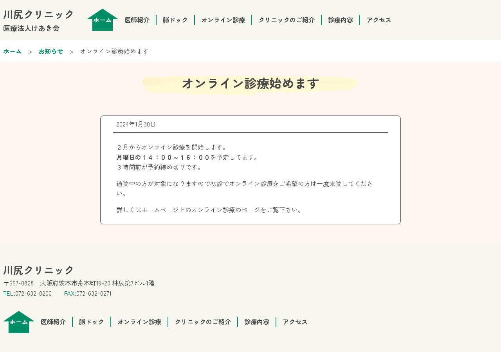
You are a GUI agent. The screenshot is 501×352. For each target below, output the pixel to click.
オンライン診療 (223, 19)
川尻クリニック (38, 20)
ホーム (12, 51)
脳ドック (175, 19)
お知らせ (50, 51)
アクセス (378, 19)
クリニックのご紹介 (286, 19)
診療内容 (340, 19)
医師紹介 (137, 19)
